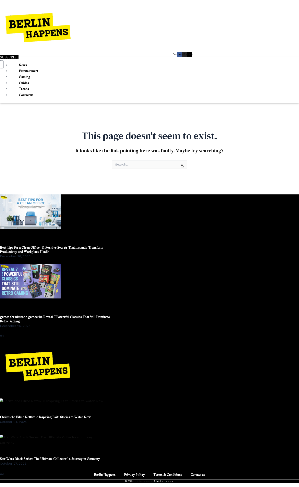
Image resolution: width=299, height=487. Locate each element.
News (23, 65)
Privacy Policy (134, 474)
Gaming (24, 77)
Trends (24, 89)
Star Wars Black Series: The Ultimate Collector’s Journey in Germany (50, 458)
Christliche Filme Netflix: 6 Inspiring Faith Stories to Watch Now (45, 417)
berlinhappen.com (143, 481)
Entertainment (28, 71)
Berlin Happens (105, 474)
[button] (149, 59)
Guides (24, 83)
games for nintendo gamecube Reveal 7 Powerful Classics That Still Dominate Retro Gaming (55, 319)
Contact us (26, 95)
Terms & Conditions (167, 474)
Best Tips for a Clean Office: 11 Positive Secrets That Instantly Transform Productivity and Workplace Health (51, 249)
